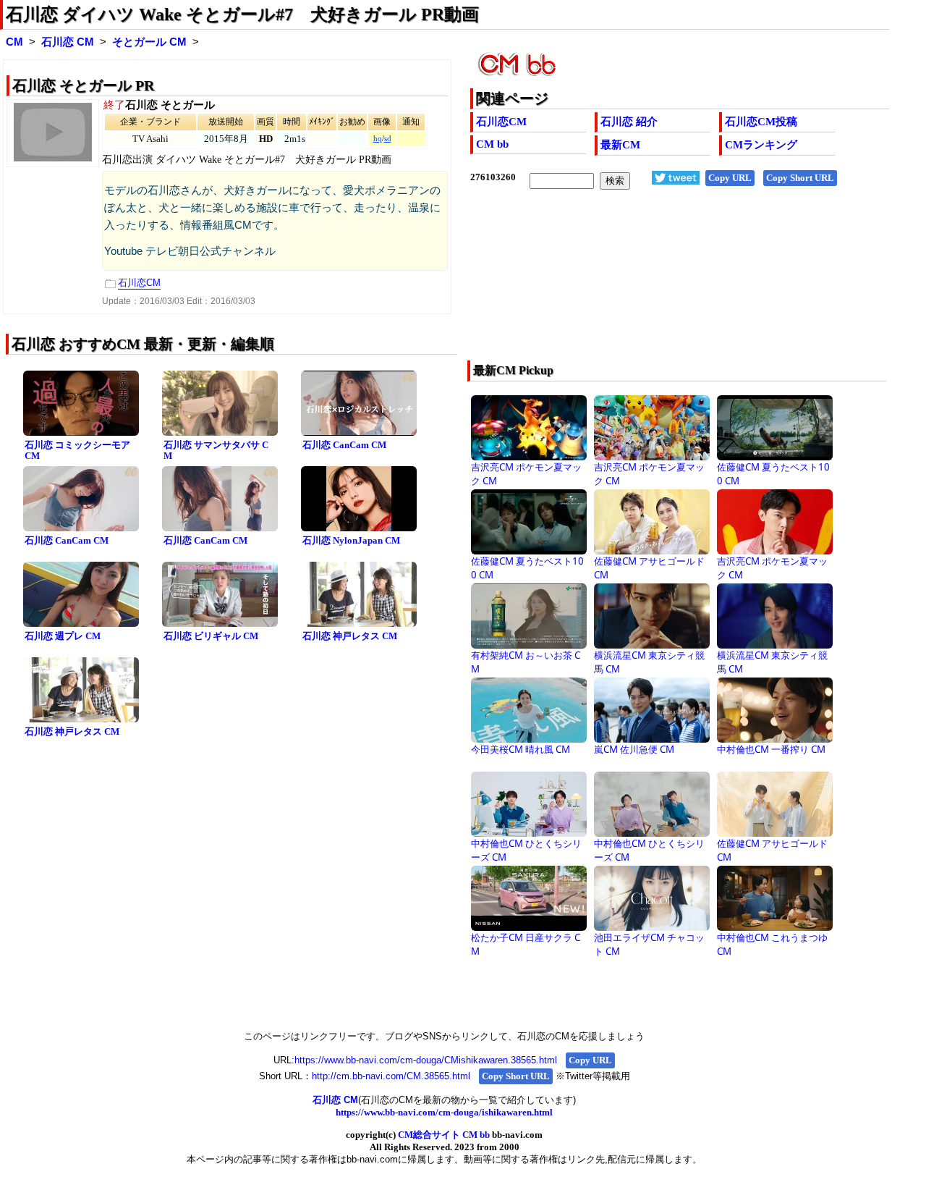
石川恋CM (501, 121)
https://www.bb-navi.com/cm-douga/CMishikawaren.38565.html (425, 1060)
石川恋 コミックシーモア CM (77, 450)
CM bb (492, 144)
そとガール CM (149, 42)
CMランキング (761, 145)
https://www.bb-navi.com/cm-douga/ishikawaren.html (444, 1112)
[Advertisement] (637, 284)
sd (387, 139)
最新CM (620, 145)
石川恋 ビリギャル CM (210, 635)
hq (377, 139)
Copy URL (730, 177)
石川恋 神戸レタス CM (349, 635)
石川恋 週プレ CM (63, 635)
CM (14, 42)
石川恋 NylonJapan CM (351, 540)
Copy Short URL (800, 177)
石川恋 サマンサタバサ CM (215, 450)
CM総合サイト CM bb (444, 1134)
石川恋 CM (67, 42)
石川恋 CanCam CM (344, 444)
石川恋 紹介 (629, 121)
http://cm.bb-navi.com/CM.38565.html (391, 1076)
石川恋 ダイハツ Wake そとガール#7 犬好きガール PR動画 (242, 14)
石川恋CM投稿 (761, 121)
